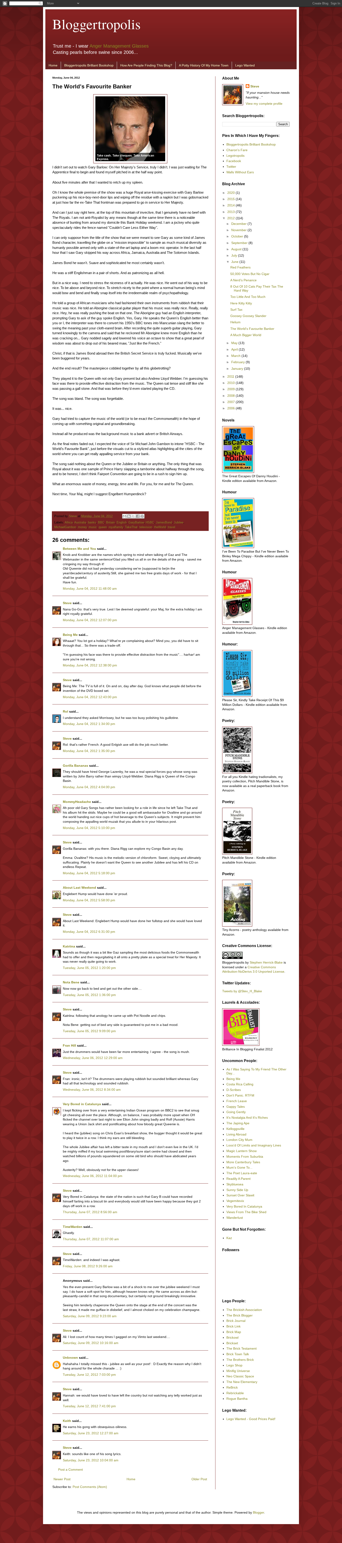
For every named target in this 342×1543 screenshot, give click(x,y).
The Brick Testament (241, 1348)
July (234, 255)
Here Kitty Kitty (241, 303)
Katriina (69, 946)
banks (92, 522)
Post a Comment (70, 1469)
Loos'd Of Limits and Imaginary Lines (253, 1145)
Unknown (70, 1357)
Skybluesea (234, 1184)
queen (103, 527)
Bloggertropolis (96, 23)
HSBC (150, 522)
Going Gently (236, 1112)
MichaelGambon (65, 527)
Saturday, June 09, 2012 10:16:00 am (90, 1343)
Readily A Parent (238, 1179)
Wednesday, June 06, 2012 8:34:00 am (92, 1089)
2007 (231, 402)
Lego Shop (234, 1365)
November (239, 230)
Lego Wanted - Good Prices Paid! (250, 1419)
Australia (80, 522)
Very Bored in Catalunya (82, 1104)
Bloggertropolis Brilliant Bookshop (89, 65)
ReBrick (232, 1387)
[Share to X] (133, 516)
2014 (231, 205)
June (235, 262)
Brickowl (232, 1337)
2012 (231, 218)
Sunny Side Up (237, 1190)
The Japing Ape (237, 1123)
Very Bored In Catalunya (244, 1206)
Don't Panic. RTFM (240, 1095)
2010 (231, 383)
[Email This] (124, 516)
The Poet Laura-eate (241, 1173)
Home (53, 65)
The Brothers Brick (240, 1360)
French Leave (236, 1101)
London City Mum (239, 1140)
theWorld (160, 527)
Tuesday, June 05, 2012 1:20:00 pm (89, 968)
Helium (235, 322)
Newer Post (62, 1479)
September (239, 243)
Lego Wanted (245, 65)
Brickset (232, 1343)
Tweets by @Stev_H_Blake (242, 991)
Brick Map (233, 1332)
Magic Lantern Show (241, 1151)
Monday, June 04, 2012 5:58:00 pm (89, 900)
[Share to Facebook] (137, 516)
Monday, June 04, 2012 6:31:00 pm (89, 931)
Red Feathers (240, 267)
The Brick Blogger (239, 1315)
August (236, 249)
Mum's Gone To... (239, 1167)
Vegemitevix (235, 1201)
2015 (231, 199)
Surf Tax (236, 309)
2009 (231, 389)
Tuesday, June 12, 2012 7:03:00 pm (89, 1374)
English (122, 522)
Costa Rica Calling (239, 1084)
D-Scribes (233, 1090)
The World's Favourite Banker (252, 329)
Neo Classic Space (240, 1376)
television (145, 527)
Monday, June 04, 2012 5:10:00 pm (89, 828)
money (82, 527)
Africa (69, 522)
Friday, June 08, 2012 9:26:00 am (88, 1266)
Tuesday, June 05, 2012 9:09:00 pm (89, 1031)
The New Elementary (241, 1382)
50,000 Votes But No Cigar (249, 274)
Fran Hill (69, 1045)
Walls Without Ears (240, 172)
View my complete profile (264, 103)
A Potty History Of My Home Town (203, 65)
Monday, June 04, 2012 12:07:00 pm (90, 620)
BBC (101, 522)
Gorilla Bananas (75, 765)
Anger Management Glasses (119, 46)
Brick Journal (235, 1321)
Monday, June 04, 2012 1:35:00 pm (89, 751)
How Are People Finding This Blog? (146, 65)
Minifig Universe (238, 1371)
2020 (231, 193)
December (239, 224)
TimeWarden (72, 1227)
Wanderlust (234, 1217)
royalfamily (116, 527)
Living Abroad (236, 1134)
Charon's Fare (237, 150)
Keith (67, 1421)
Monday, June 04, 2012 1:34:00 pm (89, 724)
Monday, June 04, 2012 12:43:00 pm (90, 697)
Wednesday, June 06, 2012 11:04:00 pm (92, 1176)
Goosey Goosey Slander (248, 316)
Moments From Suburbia (244, 1156)
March (236, 356)
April (235, 349)
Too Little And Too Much (247, 297)
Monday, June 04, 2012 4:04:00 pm (89, 787)
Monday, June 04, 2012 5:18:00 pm (89, 873)
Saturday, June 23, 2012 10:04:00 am (90, 1460)
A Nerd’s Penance (243, 280)
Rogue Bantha (237, 1398)
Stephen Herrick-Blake (266, 962)
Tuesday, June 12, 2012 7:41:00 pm (89, 1406)
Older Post (199, 1479)
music (93, 527)
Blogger (258, 1512)
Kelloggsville (235, 1129)
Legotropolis (235, 155)
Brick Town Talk (237, 1354)
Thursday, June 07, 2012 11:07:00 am (91, 1239)
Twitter (231, 166)
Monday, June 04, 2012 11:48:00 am (90, 588)
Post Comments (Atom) (90, 1487)
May (234, 343)
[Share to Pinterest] (142, 516)
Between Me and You (79, 548)
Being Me (70, 635)
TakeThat (131, 527)
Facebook (233, 161)
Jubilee (178, 522)
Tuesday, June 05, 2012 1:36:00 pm (89, 995)
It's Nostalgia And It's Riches (247, 1117)
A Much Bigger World (245, 335)
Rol (65, 711)
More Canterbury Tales (243, 1162)
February (238, 362)
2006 (231, 408)
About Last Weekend (79, 887)
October (237, 236)
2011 (231, 376)
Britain (110, 522)
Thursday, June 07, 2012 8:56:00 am (90, 1212)
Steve (73, 516)
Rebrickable (235, 1393)
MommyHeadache (77, 802)
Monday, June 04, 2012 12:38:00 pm (90, 665)
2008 (231, 395)
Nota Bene (71, 982)
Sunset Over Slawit (240, 1195)
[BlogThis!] (129, 516)
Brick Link (233, 1326)
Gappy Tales (235, 1106)
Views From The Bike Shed (246, 1212)
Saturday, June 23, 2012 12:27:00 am (90, 1433)
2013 (231, 212)
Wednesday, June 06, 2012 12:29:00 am (93, 1058)
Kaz (229, 1238)
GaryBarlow (136, 522)
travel (171, 527)
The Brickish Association (244, 1310)
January (237, 368)
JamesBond (164, 522)
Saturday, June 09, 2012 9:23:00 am (90, 1316)
